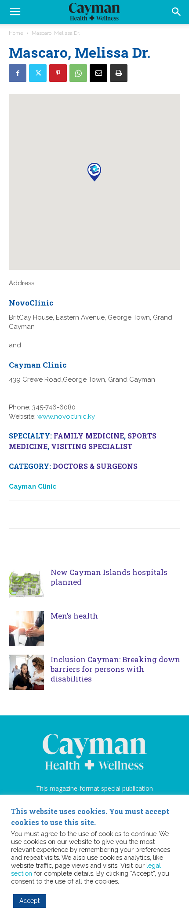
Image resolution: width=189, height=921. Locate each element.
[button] (176, 12)
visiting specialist (91, 446)
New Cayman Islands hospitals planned (109, 577)
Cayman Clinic (32, 486)
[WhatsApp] (78, 73)
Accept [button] (29, 900)
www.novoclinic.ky (66, 416)
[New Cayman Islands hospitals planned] (26, 585)
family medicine (89, 435)
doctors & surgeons (95, 466)
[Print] (118, 73)
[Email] (98, 73)
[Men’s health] (26, 628)
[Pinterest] (58, 73)
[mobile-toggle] (15, 12)
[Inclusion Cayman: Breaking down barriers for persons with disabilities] (26, 672)
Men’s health (75, 616)
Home (16, 33)
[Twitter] (38, 73)
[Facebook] (17, 73)
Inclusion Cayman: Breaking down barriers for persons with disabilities (115, 669)
